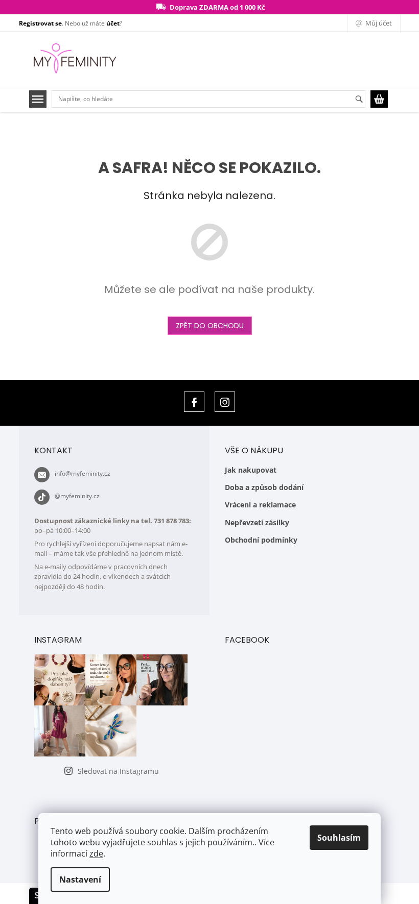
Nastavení (80, 879)
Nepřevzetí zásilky (257, 522)
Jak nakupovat (250, 470)
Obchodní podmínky (261, 540)
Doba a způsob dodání (264, 487)
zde (96, 853)
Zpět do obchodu (210, 326)
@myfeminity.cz (77, 496)
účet (113, 23)
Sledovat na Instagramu (118, 771)
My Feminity (194, 402)
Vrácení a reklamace (260, 504)
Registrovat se (40, 23)
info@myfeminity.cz (82, 473)
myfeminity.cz (225, 402)
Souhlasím (339, 837)
